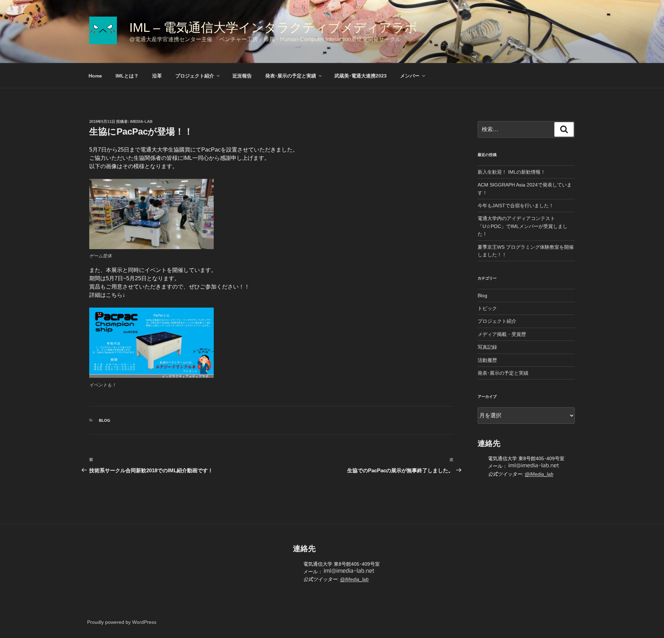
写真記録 (487, 347)
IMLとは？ (127, 76)
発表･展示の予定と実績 (290, 76)
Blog (104, 420)
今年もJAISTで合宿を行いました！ (516, 205)
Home (95, 76)
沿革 (157, 76)
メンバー (409, 76)
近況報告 (242, 76)
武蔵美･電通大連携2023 (360, 76)
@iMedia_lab (539, 474)
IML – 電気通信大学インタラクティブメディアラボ (293, 27)
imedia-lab (141, 121)
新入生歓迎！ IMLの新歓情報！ (511, 172)
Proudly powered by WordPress (121, 622)
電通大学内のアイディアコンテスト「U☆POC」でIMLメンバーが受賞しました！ (523, 226)
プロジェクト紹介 (194, 76)
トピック (487, 308)
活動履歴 (487, 360)
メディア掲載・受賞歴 (502, 334)
